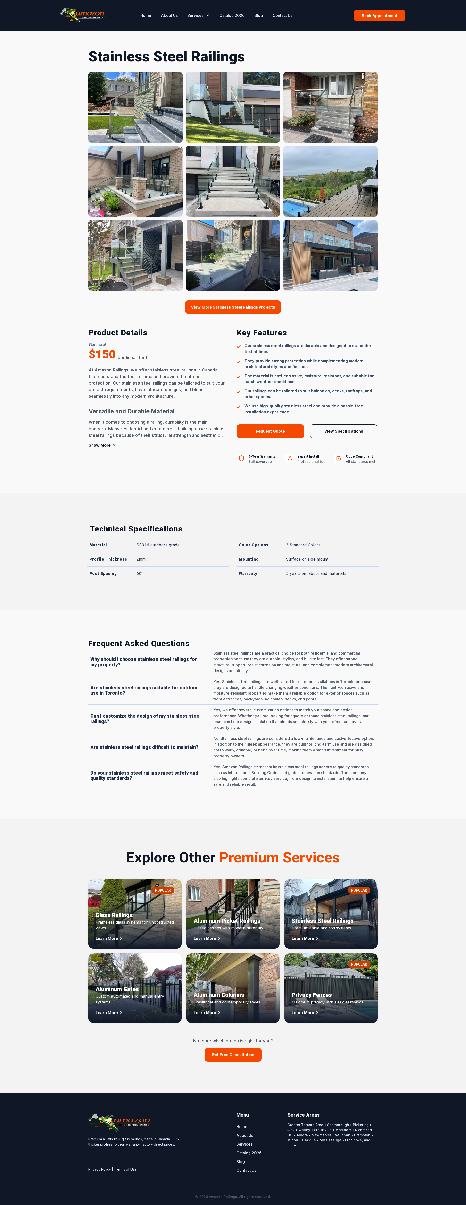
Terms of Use (126, 1169)
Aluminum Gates (117, 989)
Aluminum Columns (219, 995)
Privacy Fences (312, 995)
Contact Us (282, 15)
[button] (233, 307)
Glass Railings (114, 915)
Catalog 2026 (232, 15)
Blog (258, 15)
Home (145, 15)
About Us (169, 15)
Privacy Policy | (101, 1169)
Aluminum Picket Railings (227, 921)
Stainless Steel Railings (323, 921)
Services (195, 15)
